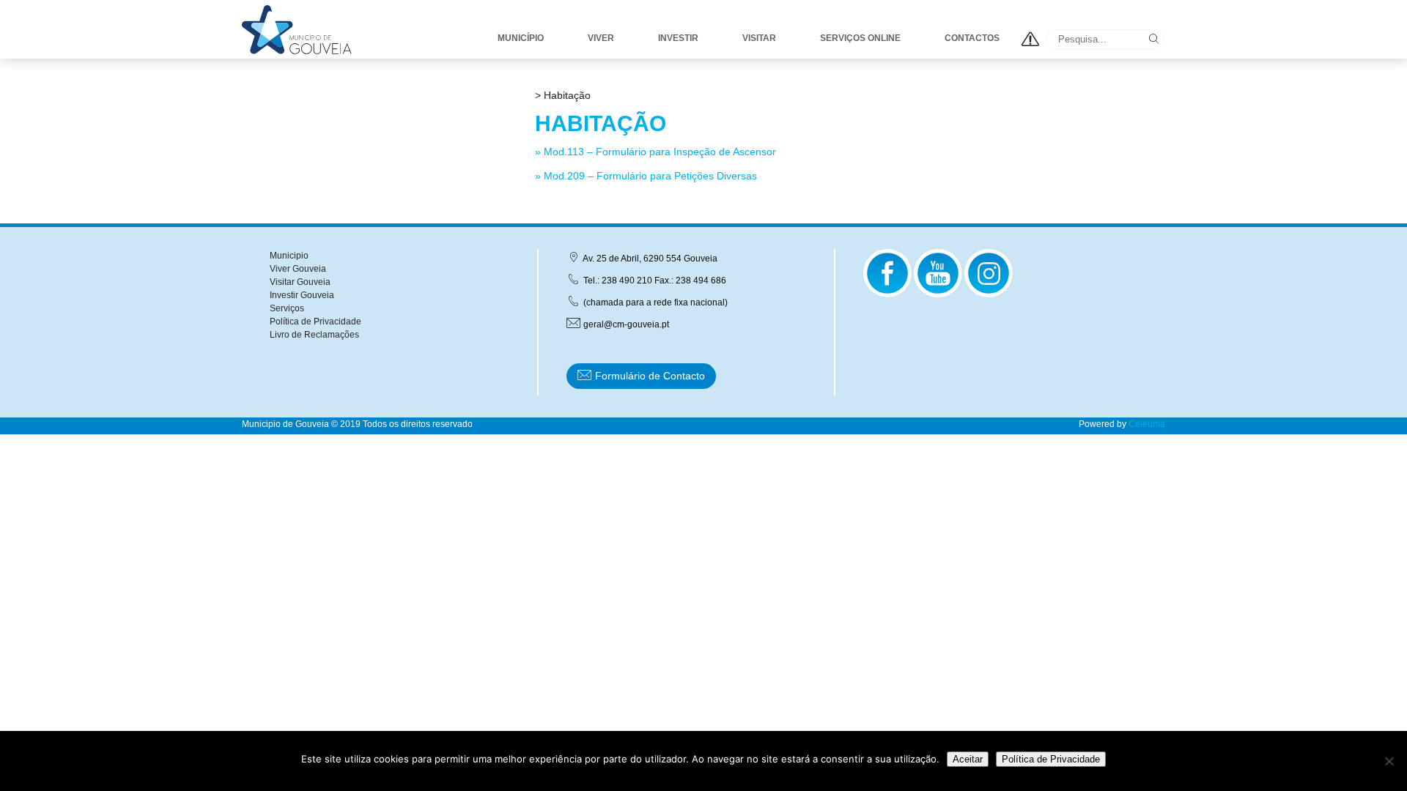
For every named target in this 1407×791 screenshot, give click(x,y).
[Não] (1388, 761)
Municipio (289, 255)
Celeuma (1147, 424)
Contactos (972, 38)
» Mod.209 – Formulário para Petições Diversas (646, 176)
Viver (601, 38)
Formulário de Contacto (648, 376)
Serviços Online (860, 38)
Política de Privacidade (315, 321)
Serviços (287, 308)
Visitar (759, 38)
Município (521, 38)
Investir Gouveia (302, 295)
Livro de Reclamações (314, 335)
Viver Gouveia (298, 269)
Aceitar (968, 759)
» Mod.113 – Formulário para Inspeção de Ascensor (655, 151)
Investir (678, 38)
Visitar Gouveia (300, 282)
